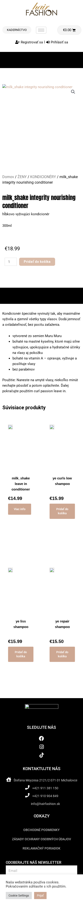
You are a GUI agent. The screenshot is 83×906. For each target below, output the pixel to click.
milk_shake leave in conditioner (21, 483)
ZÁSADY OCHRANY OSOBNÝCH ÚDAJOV (41, 839)
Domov (8, 177)
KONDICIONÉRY (43, 177)
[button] (73, 92)
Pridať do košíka (37, 262)
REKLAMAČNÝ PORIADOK (41, 848)
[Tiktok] (41, 755)
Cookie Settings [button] (19, 895)
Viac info (19, 509)
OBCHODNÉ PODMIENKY (41, 830)
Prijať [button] (40, 895)
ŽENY (22, 177)
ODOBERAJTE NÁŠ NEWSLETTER (33, 862)
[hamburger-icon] (41, 30)
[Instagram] (41, 747)
